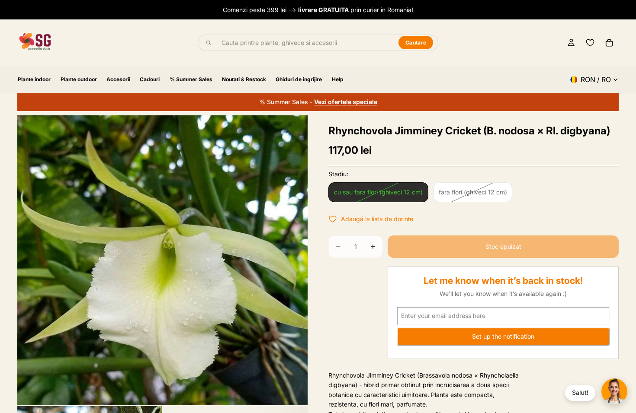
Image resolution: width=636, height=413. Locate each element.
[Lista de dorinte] (590, 42)
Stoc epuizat (503, 246)
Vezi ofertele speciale (345, 101)
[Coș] (609, 42)
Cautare (415, 42)
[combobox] (305, 43)
